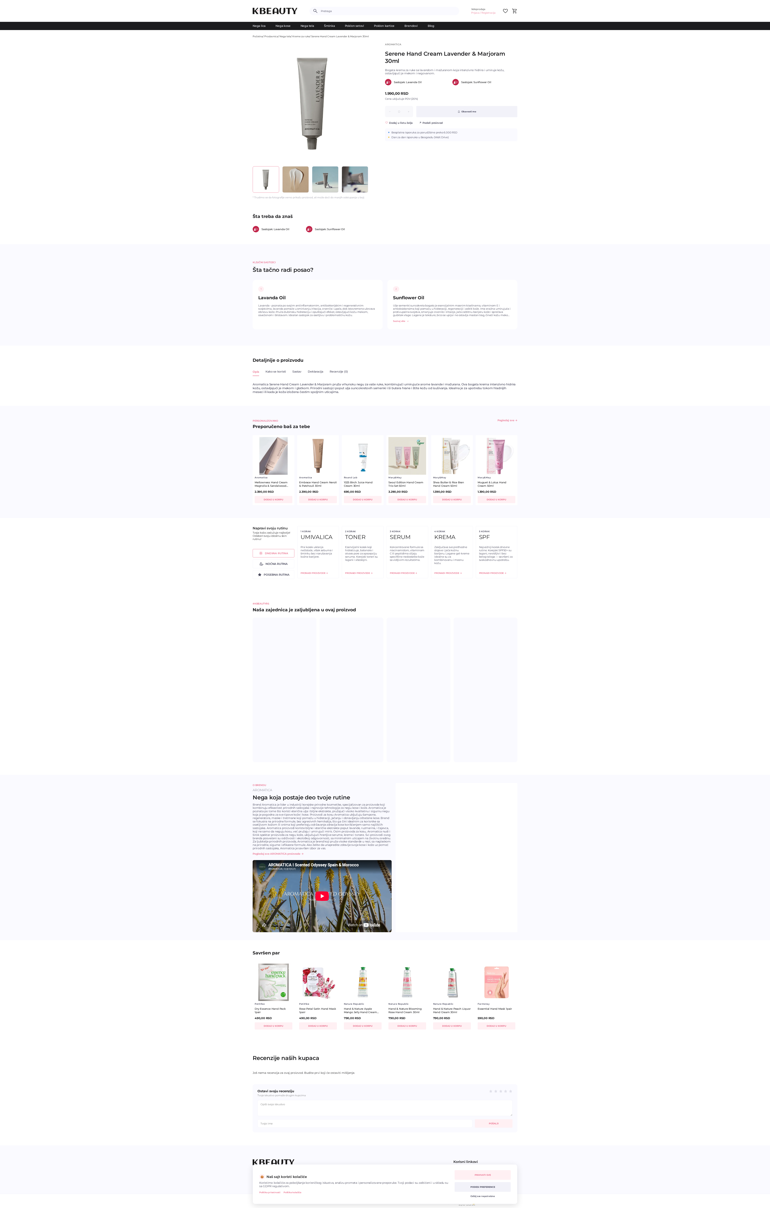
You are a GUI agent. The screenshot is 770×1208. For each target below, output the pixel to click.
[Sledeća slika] (366, 103)
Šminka (329, 26)
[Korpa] (514, 11)
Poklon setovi (354, 26)
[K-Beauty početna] (275, 11)
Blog (431, 26)
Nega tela (307, 26)
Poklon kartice (384, 26)
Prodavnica (271, 36)
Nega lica (259, 26)
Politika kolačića (292, 1192)
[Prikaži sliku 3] (325, 179)
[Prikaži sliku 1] (266, 179)
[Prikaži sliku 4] (355, 179)
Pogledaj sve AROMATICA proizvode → (278, 853)
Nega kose (283, 26)
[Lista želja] (505, 11)
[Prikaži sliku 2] (295, 179)
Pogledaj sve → (507, 420)
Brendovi (410, 26)
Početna (258, 36)
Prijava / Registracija (483, 12)
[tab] (256, 374)
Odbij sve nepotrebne (482, 1196)
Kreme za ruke (301, 36)
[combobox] (388, 11)
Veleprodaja (478, 9)
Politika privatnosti (269, 1192)
